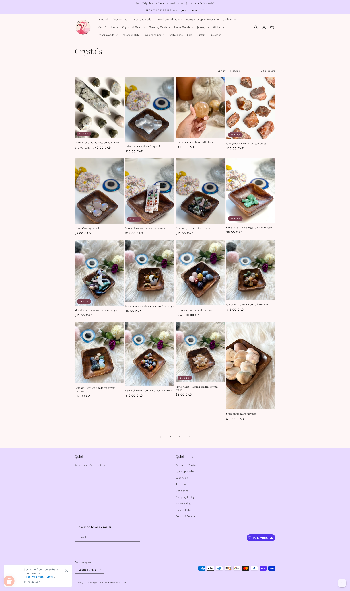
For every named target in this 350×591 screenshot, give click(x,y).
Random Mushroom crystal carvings (247, 304)
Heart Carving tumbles (88, 228)
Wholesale (182, 477)
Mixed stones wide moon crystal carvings (149, 306)
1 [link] (160, 437)
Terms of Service (186, 516)
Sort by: (221, 71)
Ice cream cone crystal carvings (194, 310)
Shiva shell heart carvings (241, 413)
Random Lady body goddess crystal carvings (95, 389)
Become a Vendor (186, 465)
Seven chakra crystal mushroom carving (148, 390)
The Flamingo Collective (96, 582)
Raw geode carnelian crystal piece (246, 143)
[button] (121, 19)
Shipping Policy (185, 497)
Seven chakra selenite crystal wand (145, 228)
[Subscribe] (136, 537)
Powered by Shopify (118, 582)
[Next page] (190, 437)
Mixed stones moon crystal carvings (96, 310)
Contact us (182, 490)
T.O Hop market (185, 471)
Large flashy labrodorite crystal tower (97, 142)
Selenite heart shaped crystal (142, 146)
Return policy (183, 503)
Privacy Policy (184, 510)
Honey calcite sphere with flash (194, 142)
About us (181, 484)
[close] (66, 570)
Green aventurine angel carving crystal (249, 227)
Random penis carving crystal (193, 228)
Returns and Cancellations (90, 465)
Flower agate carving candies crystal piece (197, 388)
